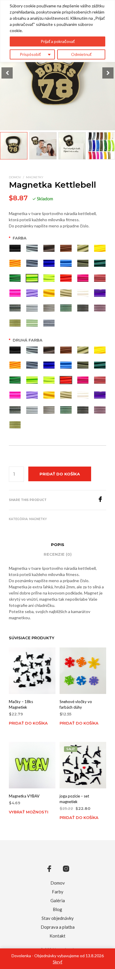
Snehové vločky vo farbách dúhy (76, 705)
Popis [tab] (57, 544)
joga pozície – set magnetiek (74, 799)
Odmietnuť (81, 54)
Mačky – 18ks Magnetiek (21, 705)
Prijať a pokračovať (58, 41)
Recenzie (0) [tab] (58, 554)
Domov (15, 177)
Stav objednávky (58, 918)
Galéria (57, 900)
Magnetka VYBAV (24, 796)
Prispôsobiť (30, 54)
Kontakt (57, 935)
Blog (57, 909)
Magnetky (34, 177)
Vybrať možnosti (28, 812)
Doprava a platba (58, 927)
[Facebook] (101, 500)
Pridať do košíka (28, 723)
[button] (108, 73)
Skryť (57, 961)
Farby (57, 891)
